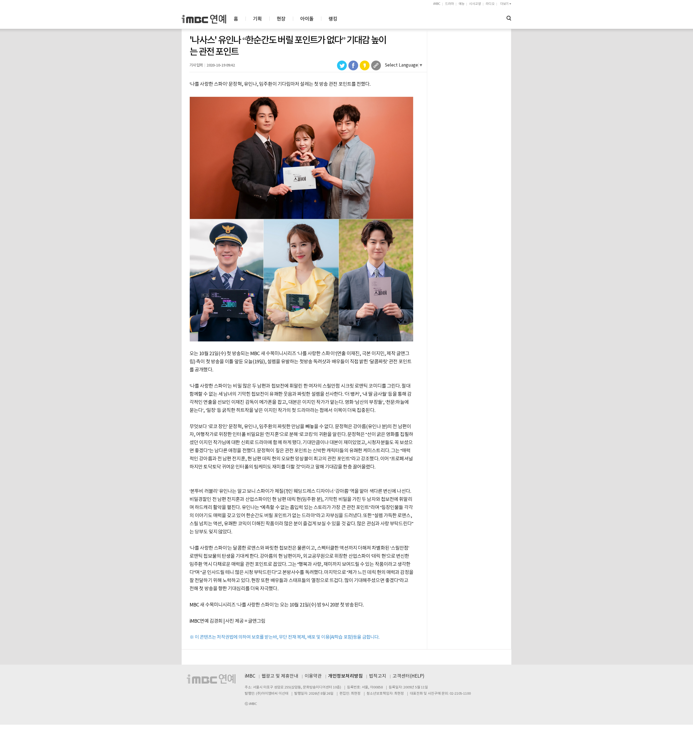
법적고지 (377, 676)
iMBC (436, 4)
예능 (462, 4)
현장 (281, 19)
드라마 (449, 4)
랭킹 (332, 19)
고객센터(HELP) (408, 676)
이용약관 (313, 676)
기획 (257, 19)
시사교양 (475, 4)
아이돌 (306, 19)
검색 (508, 18)
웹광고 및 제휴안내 (279, 676)
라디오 (490, 4)
